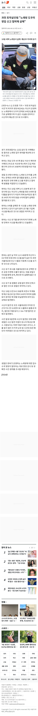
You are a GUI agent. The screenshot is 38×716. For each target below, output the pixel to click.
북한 (23, 658)
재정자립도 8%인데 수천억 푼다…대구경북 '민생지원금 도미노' (17, 590)
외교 (14, 658)
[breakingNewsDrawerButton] (31, 2)
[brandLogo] (5, 2)
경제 (23, 654)
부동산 (14, 662)
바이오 (33, 662)
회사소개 (3, 679)
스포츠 (4, 628)
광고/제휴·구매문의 (14, 679)
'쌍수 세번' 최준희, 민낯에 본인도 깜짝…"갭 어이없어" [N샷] (17, 563)
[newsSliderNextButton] (35, 547)
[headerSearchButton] (27, 2)
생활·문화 (5, 666)
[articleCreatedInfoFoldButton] (22, 28)
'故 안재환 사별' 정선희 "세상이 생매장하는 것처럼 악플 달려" (17, 554)
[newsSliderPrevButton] (30, 547)
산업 (4, 662)
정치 (4, 654)
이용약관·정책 (25, 679)
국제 (33, 654)
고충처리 (34, 679)
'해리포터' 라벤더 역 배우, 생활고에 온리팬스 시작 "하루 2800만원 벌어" (17, 572)
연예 (3, 602)
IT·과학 (23, 662)
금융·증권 (33, 658)
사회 (14, 654)
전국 (3, 13)
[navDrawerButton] (34, 2)
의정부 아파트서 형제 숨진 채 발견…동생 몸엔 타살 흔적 (17, 581)
